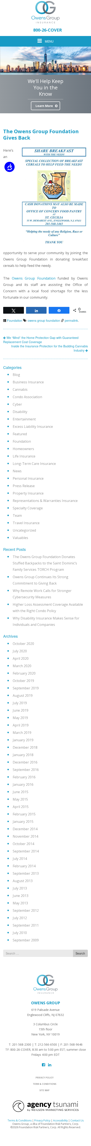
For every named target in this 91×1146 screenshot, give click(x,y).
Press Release (24, 486)
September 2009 (26, 940)
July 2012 (20, 918)
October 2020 (23, 643)
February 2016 (24, 777)
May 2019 (20, 717)
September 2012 (26, 910)
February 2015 (24, 814)
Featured (20, 434)
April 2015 (21, 806)
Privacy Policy (45, 1077)
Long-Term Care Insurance (34, 463)
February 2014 (24, 866)
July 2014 (20, 858)
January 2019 (23, 740)
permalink (71, 320)
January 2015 (23, 821)
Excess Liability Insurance (33, 426)
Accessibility (60, 1120)
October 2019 (23, 680)
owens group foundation (44, 320)
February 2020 (24, 673)
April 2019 (21, 725)
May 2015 (20, 799)
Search (80, 953)
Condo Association (27, 397)
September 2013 (26, 873)
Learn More (44, 106)
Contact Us (77, 1120)
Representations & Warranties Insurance (45, 500)
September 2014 (26, 851)
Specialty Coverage (28, 508)
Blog (16, 374)
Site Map (44, 1090)
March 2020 (22, 666)
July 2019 (20, 703)
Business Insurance (28, 382)
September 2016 (26, 769)
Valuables (20, 537)
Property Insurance (28, 493)
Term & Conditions (44, 1083)
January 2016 (23, 784)
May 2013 (20, 903)
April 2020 (21, 658)
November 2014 (25, 836)
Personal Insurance (28, 478)
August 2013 (23, 881)
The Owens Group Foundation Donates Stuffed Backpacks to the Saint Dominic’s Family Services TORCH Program (45, 563)
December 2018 (25, 747)
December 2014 (25, 829)
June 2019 (20, 710)
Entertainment (24, 419)
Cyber (17, 404)
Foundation (14, 320)
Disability (20, 411)
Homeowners (23, 448)
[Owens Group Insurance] (45, 12)
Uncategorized (24, 530)
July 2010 (20, 932)
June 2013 (20, 895)
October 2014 (23, 843)
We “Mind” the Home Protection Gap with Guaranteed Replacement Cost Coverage (41, 339)
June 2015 (20, 792)
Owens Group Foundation (33, 278)
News (17, 471)
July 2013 (20, 888)
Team (17, 515)
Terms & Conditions (20, 1120)
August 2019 (23, 695)
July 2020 (20, 651)
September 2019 (26, 688)
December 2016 (25, 762)
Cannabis (20, 389)
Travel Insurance (26, 523)
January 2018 (23, 754)
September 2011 (26, 925)
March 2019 (22, 732)
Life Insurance (24, 456)
